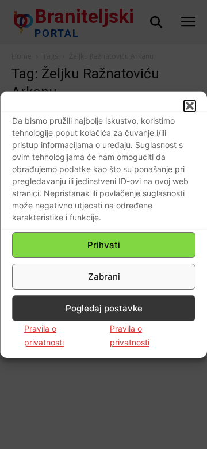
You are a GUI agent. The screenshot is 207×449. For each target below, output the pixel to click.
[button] (189, 106)
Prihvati (103, 244)
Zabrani (104, 276)
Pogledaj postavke (104, 308)
